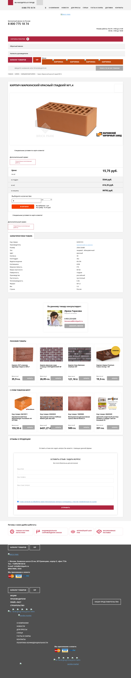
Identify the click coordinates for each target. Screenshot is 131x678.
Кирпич (17, 74)
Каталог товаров (18, 547)
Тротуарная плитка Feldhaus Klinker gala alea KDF (50, 417)
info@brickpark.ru (21, 566)
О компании (54, 8)
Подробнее (23, 359)
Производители (18, 599)
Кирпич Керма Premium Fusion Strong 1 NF (105, 366)
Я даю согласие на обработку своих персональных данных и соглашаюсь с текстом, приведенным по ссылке (58, 502)
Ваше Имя (20, 469)
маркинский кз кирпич (85, 245)
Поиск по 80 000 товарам (110, 68)
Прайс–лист (15, 602)
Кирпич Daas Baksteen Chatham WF (76, 366)
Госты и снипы (97, 8)
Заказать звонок (76, 326)
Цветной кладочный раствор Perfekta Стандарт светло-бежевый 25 (107, 418)
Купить (30, 378)
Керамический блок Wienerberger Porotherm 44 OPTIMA (22, 418)
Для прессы (75, 8)
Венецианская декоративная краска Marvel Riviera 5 (79, 417)
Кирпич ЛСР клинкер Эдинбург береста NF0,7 (21, 366)
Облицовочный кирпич (28, 74)
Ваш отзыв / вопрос (23, 485)
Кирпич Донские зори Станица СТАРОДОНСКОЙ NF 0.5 (50, 366)
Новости (65, 8)
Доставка (109, 8)
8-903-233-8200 (70, 319)
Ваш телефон (21, 477)
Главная (10, 74)
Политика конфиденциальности (32, 643)
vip (37, 60)
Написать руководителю (19, 53)
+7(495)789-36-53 (18, 564)
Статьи (85, 8)
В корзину (24, 207)
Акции (13, 595)
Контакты (119, 8)
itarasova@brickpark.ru (73, 321)
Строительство (17, 605)
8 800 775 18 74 (28, 7)
